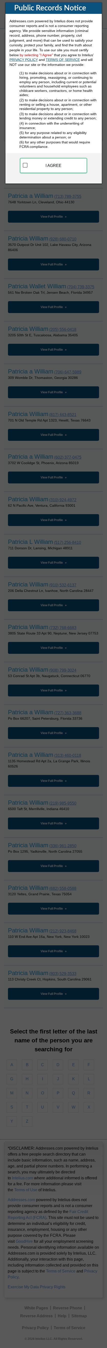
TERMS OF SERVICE (63, 60)
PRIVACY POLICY (23, 60)
